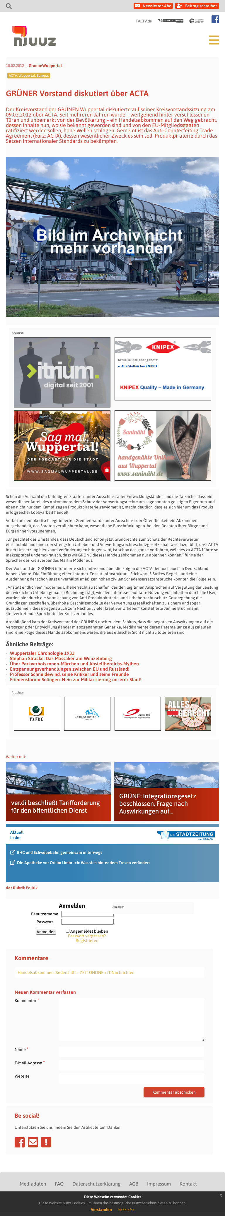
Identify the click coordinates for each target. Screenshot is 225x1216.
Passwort (45, 921)
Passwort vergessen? (87, 936)
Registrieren (87, 940)
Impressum (159, 1184)
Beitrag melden (46, 1142)
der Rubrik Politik (22, 888)
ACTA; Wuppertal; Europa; (29, 75)
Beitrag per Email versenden (33, 1142)
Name (21, 1049)
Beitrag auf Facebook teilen (20, 1142)
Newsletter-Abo (157, 6)
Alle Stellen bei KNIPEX (137, 366)
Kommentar (27, 1000)
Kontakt (188, 1184)
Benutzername (44, 914)
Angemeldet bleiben (89, 931)
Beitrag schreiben (201, 6)
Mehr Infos (126, 1210)
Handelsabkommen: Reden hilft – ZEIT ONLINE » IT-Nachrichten (76, 972)
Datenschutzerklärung (96, 1184)
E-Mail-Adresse (30, 1063)
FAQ (59, 1184)
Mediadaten (33, 1184)
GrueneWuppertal (45, 65)
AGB (133, 1184)
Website (22, 1076)
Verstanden (101, 1209)
